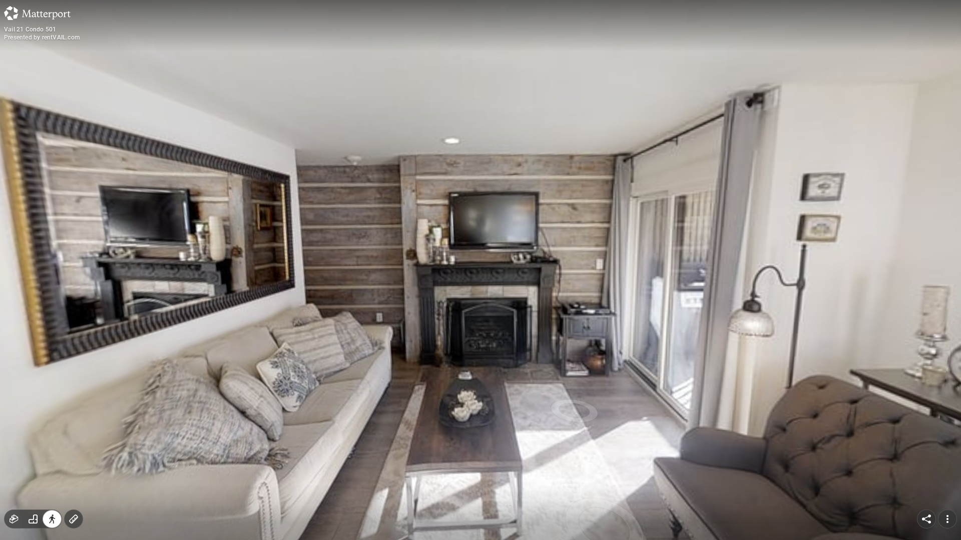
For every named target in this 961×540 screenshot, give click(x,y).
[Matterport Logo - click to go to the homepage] (37, 13)
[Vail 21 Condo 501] (480, 270)
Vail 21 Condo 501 (30, 29)
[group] (33, 519)
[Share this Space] (926, 519)
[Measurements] (73, 519)
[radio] (14, 519)
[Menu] (947, 519)
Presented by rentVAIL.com (42, 37)
